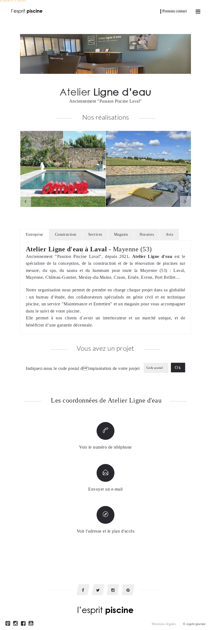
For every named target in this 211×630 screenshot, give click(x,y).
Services (95, 234)
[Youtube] (31, 624)
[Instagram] (15, 624)
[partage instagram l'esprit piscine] (112, 589)
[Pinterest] (7, 624)
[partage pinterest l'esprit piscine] (128, 589)
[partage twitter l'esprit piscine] (98, 589)
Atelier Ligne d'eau (152, 256)
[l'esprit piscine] (26, 11)
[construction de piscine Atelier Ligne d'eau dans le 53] (148, 169)
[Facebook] (23, 624)
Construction (65, 234)
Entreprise (34, 234)
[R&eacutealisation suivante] (185, 201)
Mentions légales (164, 624)
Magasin (121, 234)
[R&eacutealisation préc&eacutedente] (25, 201)
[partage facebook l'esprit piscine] (82, 589)
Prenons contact (174, 11)
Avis (169, 234)
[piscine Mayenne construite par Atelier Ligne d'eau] (63, 169)
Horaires (147, 234)
